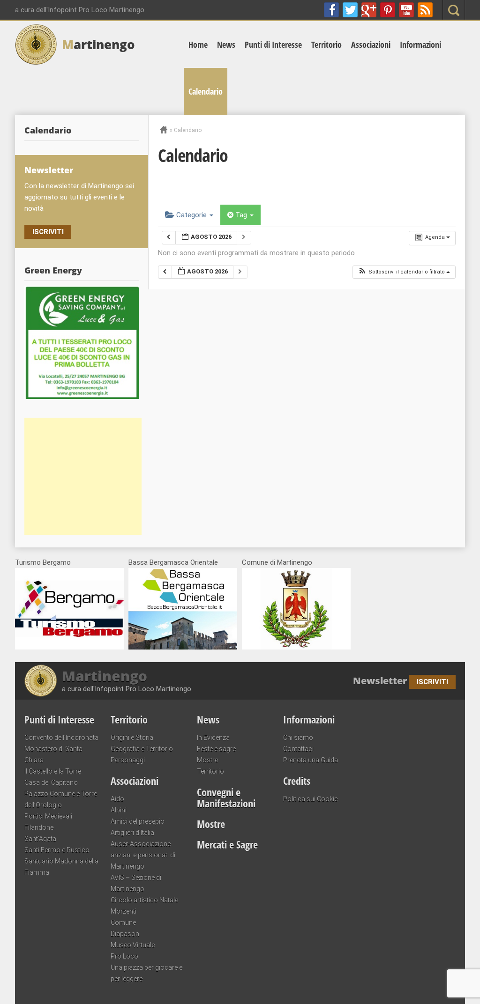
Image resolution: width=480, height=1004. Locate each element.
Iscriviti (48, 232)
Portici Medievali (48, 816)
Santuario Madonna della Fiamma (61, 866)
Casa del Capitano (51, 782)
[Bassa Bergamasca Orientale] (182, 647)
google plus (368, 9)
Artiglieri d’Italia (132, 832)
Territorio (326, 44)
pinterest (387, 9)
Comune (123, 922)
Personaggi (128, 760)
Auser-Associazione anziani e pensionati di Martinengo (143, 855)
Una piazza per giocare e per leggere (146, 973)
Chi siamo (298, 737)
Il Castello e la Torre (52, 771)
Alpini (119, 810)
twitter (350, 9)
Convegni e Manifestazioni (226, 797)
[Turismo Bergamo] (69, 647)
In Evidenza (213, 737)
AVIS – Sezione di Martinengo (136, 883)
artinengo (98, 44)
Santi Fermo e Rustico (57, 850)
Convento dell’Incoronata (61, 737)
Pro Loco (124, 956)
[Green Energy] (81, 342)
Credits (296, 780)
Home (198, 44)
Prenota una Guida (310, 760)
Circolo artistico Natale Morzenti (144, 905)
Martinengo (104, 676)
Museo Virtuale (133, 945)
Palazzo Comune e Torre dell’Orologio (60, 799)
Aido (117, 799)
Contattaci (298, 749)
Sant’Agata (40, 838)
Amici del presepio (138, 821)
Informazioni (420, 44)
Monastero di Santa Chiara (53, 754)
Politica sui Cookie (310, 799)
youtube (406, 9)
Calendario (205, 91)
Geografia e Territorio (142, 749)
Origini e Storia (132, 737)
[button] (404, 272)
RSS (425, 9)
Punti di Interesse (273, 44)
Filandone (38, 827)
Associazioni (370, 44)
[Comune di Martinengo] (296, 647)
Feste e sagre (216, 749)
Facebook (331, 9)
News (226, 44)
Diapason (125, 934)
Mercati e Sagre (227, 844)
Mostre (207, 760)
